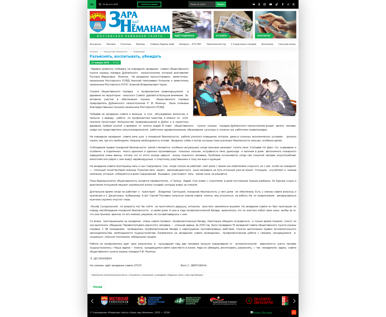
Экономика (267, 44)
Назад (97, 286)
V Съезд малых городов (243, 44)
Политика (125, 44)
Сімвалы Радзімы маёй (162, 44)
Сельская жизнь (287, 44)
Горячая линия (149, 4)
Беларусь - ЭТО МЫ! (190, 44)
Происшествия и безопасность (115, 52)
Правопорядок (139, 52)
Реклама (110, 44)
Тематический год (216, 44)
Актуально (95, 44)
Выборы (140, 44)
